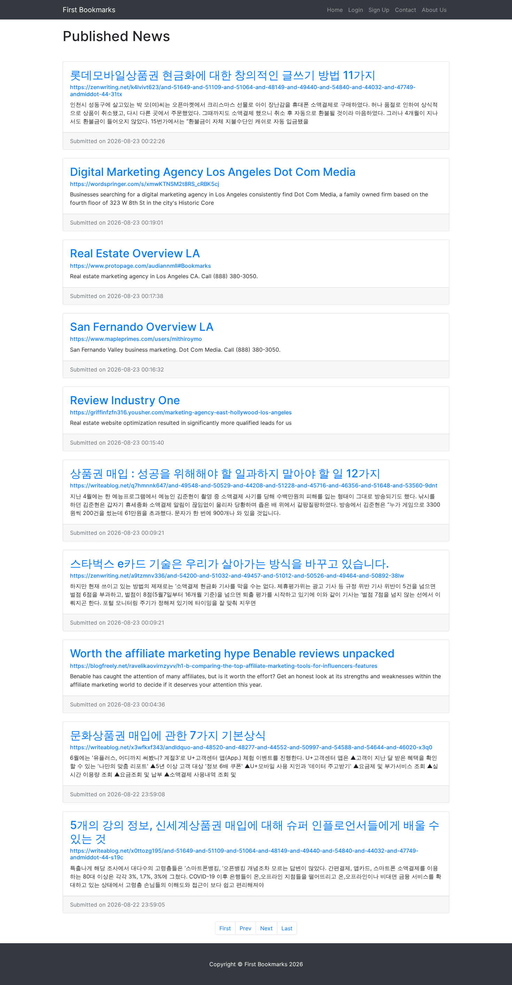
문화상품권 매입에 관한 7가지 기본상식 (168, 735)
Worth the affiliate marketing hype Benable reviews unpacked (232, 653)
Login (355, 9)
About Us (434, 9)
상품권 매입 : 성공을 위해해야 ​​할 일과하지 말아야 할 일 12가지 (225, 473)
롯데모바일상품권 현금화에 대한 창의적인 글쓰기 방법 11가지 (223, 75)
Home (335, 9)
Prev (245, 928)
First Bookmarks (89, 10)
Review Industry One (125, 400)
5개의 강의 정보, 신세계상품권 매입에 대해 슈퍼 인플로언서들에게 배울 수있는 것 (255, 831)
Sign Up (379, 9)
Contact (405, 9)
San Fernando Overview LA (142, 327)
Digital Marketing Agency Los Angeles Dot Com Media (213, 172)
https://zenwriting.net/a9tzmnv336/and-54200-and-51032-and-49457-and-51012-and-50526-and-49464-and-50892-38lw (237, 575)
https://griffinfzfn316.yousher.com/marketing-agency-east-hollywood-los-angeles (181, 412)
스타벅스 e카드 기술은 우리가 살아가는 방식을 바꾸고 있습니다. (229, 563)
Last (287, 928)
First (225, 928)
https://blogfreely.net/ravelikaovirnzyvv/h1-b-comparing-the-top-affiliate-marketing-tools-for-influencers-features (224, 665)
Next (266, 928)
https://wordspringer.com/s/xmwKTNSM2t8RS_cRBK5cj (144, 183)
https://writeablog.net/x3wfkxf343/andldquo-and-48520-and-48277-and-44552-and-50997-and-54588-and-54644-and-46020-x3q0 (251, 747)
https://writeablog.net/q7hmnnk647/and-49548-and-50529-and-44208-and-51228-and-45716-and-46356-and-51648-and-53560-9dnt (253, 485)
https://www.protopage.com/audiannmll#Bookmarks (140, 265)
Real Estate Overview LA (135, 253)
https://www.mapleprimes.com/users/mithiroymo (136, 338)
